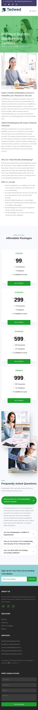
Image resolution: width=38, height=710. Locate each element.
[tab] (19, 534)
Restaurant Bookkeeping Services (11, 650)
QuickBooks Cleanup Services (10, 644)
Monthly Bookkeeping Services (10, 641)
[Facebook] (8, 606)
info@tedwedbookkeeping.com (24, 1)
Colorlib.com (15, 663)
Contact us (4, 622)
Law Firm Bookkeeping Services (11, 647)
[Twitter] (3, 606)
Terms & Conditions (7, 626)
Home (3, 46)
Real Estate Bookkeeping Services (11, 654)
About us (4, 619)
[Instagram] (13, 606)
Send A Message (19, 704)
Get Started (19, 283)
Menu (34, 11)
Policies (3, 629)
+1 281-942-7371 (8, 1)
